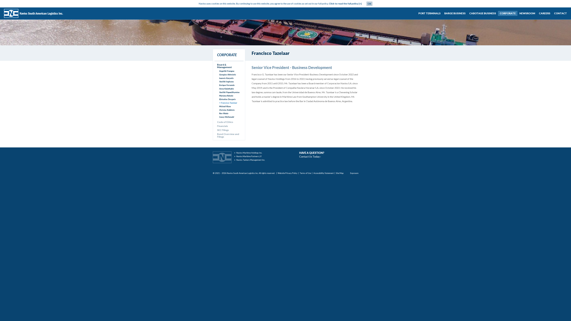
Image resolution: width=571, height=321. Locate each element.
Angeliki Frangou (226, 71)
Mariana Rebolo (226, 95)
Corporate (508, 13)
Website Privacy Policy (287, 173)
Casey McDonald (226, 117)
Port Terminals (429, 13)
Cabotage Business (482, 13)
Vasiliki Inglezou (226, 81)
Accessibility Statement (323, 173)
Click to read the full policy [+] (345, 3)
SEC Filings (223, 130)
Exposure (354, 173)
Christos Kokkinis (227, 110)
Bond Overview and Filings (228, 135)
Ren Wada (223, 113)
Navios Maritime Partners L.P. (249, 156)
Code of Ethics (225, 122)
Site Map (340, 173)
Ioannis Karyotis (226, 78)
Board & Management (224, 66)
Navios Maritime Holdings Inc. (249, 153)
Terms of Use (305, 173)
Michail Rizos (225, 106)
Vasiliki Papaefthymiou (229, 92)
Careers (544, 13)
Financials (222, 126)
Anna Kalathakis (226, 88)
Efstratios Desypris (227, 99)
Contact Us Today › (310, 156)
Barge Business (455, 13)
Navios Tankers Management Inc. (250, 160)
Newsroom (527, 13)
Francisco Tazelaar (229, 103)
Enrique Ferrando (226, 85)
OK (369, 3)
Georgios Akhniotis (227, 74)
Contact (560, 13)
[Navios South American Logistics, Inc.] (33, 13)
